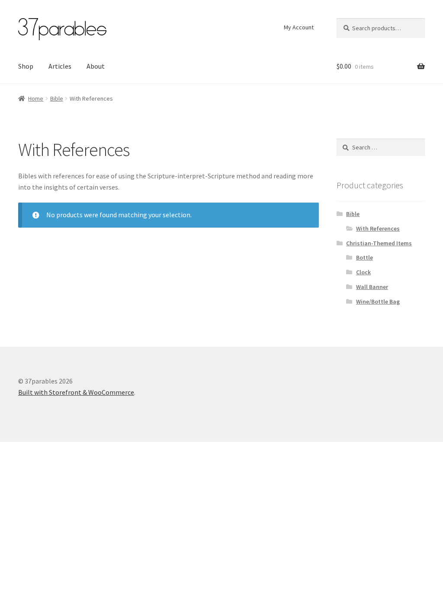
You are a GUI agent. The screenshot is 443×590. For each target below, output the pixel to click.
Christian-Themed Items (379, 243)
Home (35, 98)
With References (378, 228)
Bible (56, 98)
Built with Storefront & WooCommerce (76, 392)
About (96, 66)
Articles (59, 66)
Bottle (364, 257)
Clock (363, 272)
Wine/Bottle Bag (378, 301)
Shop (25, 66)
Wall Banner (372, 287)
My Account (299, 27)
